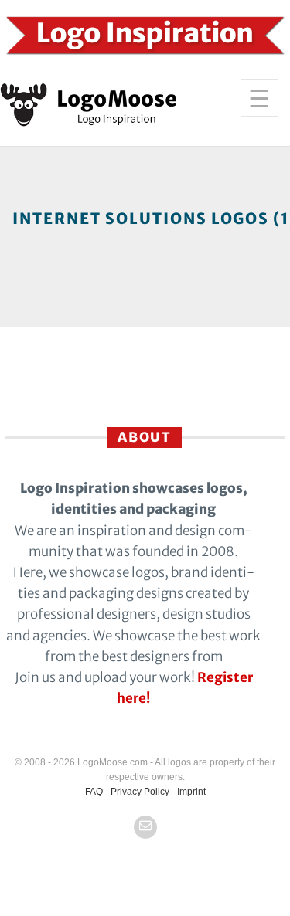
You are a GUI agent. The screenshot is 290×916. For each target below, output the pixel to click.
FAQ (94, 791)
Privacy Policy (140, 791)
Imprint (191, 791)
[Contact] (145, 827)
